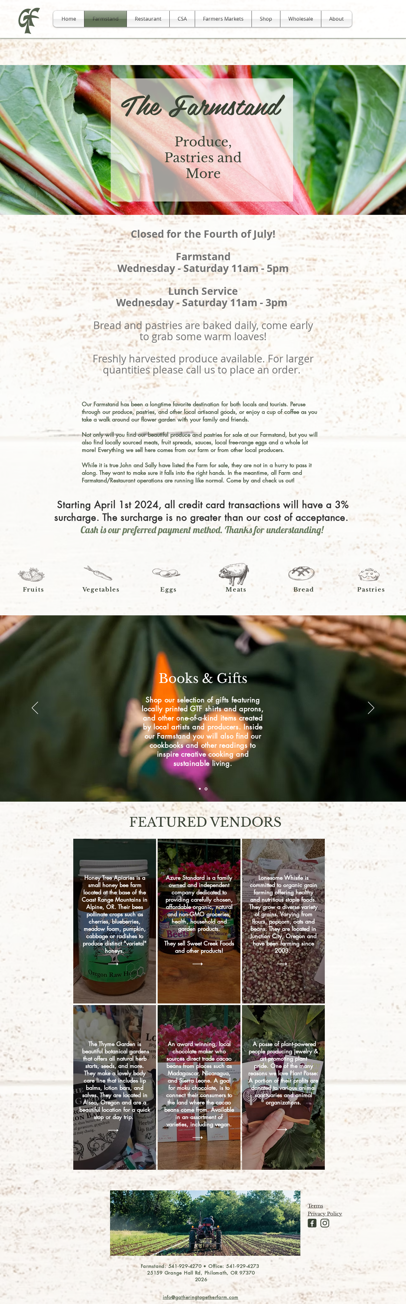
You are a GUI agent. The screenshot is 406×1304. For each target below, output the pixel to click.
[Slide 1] (200, 788)
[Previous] (35, 708)
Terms (315, 1206)
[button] (336, 19)
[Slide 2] (206, 789)
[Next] (371, 708)
